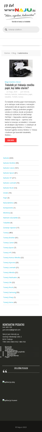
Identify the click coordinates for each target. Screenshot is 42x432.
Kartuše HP (7, 178)
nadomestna (23, 94)
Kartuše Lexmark (9, 183)
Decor (18, 82)
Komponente (8, 208)
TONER (14, 97)
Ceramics (12, 82)
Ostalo (5, 193)
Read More (10, 140)
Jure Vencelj (24, 92)
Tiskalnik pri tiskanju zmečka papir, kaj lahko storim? (19, 86)
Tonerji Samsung (9, 292)
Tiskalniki (6, 223)
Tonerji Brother (9, 237)
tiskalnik (8, 97)
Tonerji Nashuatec (10, 277)
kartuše (14, 94)
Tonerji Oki (7, 282)
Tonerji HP (7, 252)
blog (6, 82)
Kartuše (6, 158)
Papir (5, 198)
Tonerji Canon (8, 242)
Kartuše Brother (9, 163)
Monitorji (6, 213)
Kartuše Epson (8, 173)
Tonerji (6, 233)
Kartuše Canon (8, 168)
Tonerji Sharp (8, 297)
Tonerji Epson (8, 247)
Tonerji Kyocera (9, 262)
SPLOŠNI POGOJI (21, 368)
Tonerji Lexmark (9, 267)
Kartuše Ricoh (8, 188)
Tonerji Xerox (8, 302)
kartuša (7, 94)
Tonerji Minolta (9, 272)
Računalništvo (8, 203)
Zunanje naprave (9, 228)
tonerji (20, 97)
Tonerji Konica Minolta (11, 257)
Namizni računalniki (10, 218)
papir (30, 94)
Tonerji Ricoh (8, 287)
